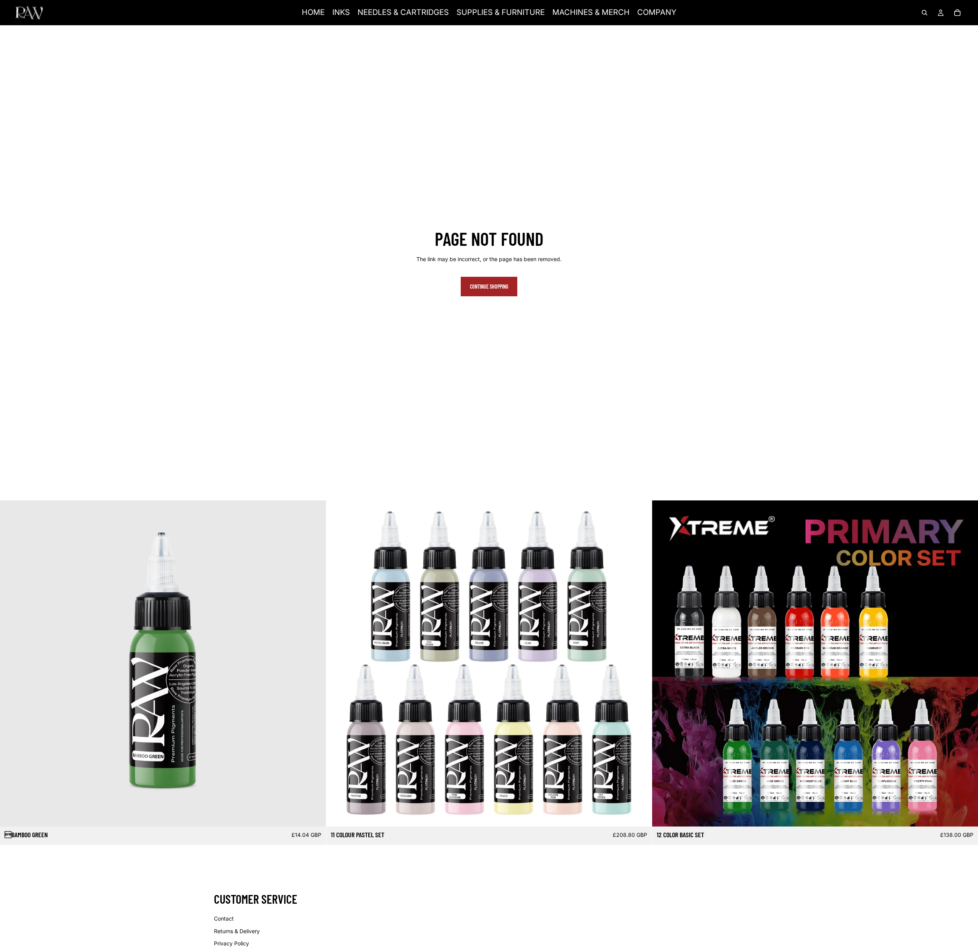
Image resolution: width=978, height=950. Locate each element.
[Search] (924, 12)
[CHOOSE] (966, 815)
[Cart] (957, 12)
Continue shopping (489, 286)
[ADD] (314, 815)
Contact (224, 918)
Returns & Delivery (237, 931)
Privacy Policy (231, 943)
